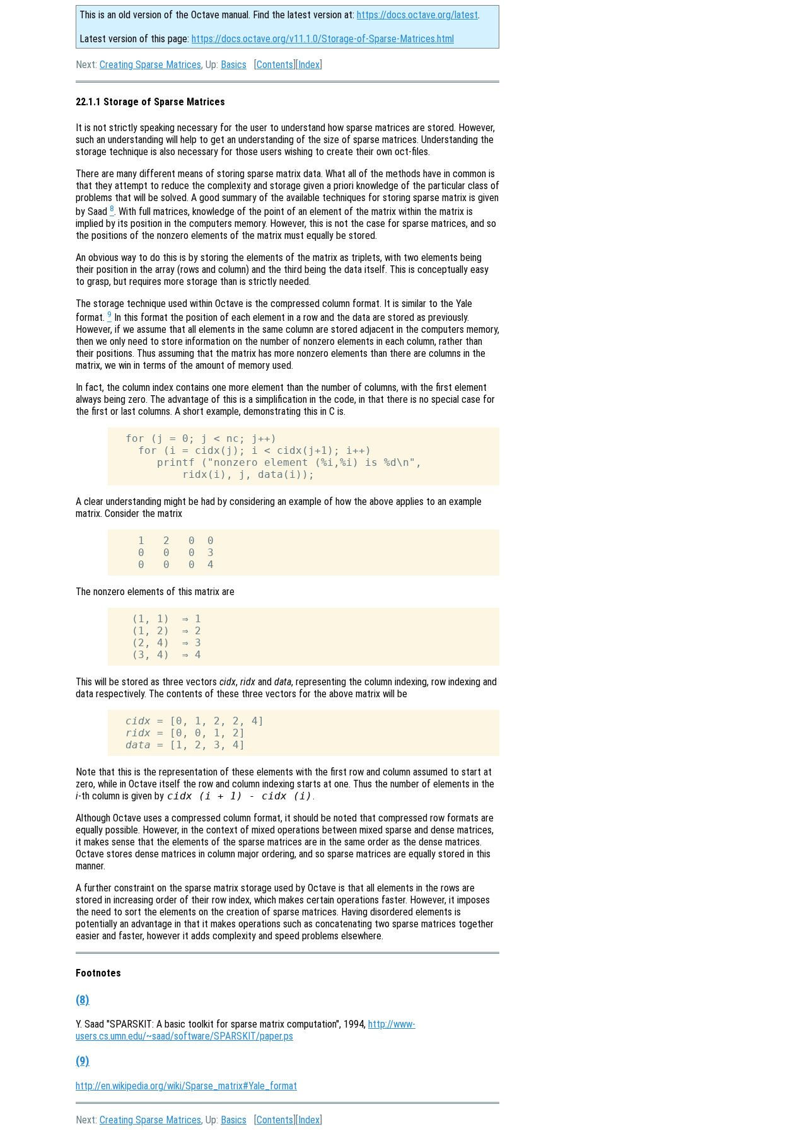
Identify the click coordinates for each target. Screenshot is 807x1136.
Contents (275, 65)
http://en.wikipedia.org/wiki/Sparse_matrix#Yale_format (186, 1086)
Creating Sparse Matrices (150, 65)
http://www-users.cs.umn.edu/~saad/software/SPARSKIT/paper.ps (245, 1030)
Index (309, 65)
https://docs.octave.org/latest (417, 15)
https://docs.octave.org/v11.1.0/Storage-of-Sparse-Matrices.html (323, 39)
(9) (83, 1061)
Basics (234, 65)
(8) (83, 1000)
